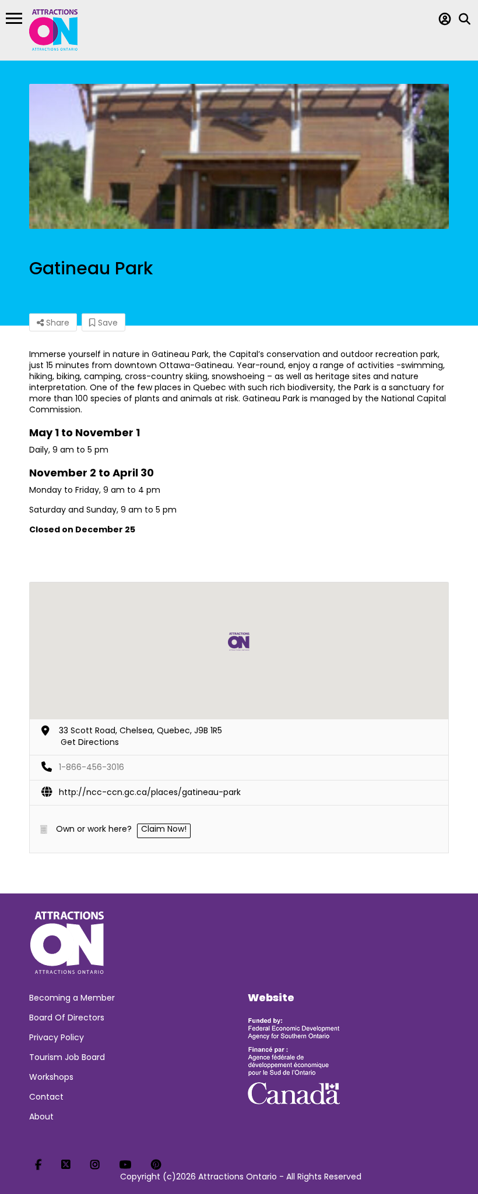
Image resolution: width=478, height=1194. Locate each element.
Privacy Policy (56, 1037)
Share (56, 322)
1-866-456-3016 (91, 767)
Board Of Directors (66, 1017)
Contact (46, 1097)
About (41, 1116)
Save (107, 322)
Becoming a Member (72, 998)
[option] (239, 156)
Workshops (51, 1077)
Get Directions (90, 742)
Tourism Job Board (67, 1057)
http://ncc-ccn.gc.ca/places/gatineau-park (150, 792)
